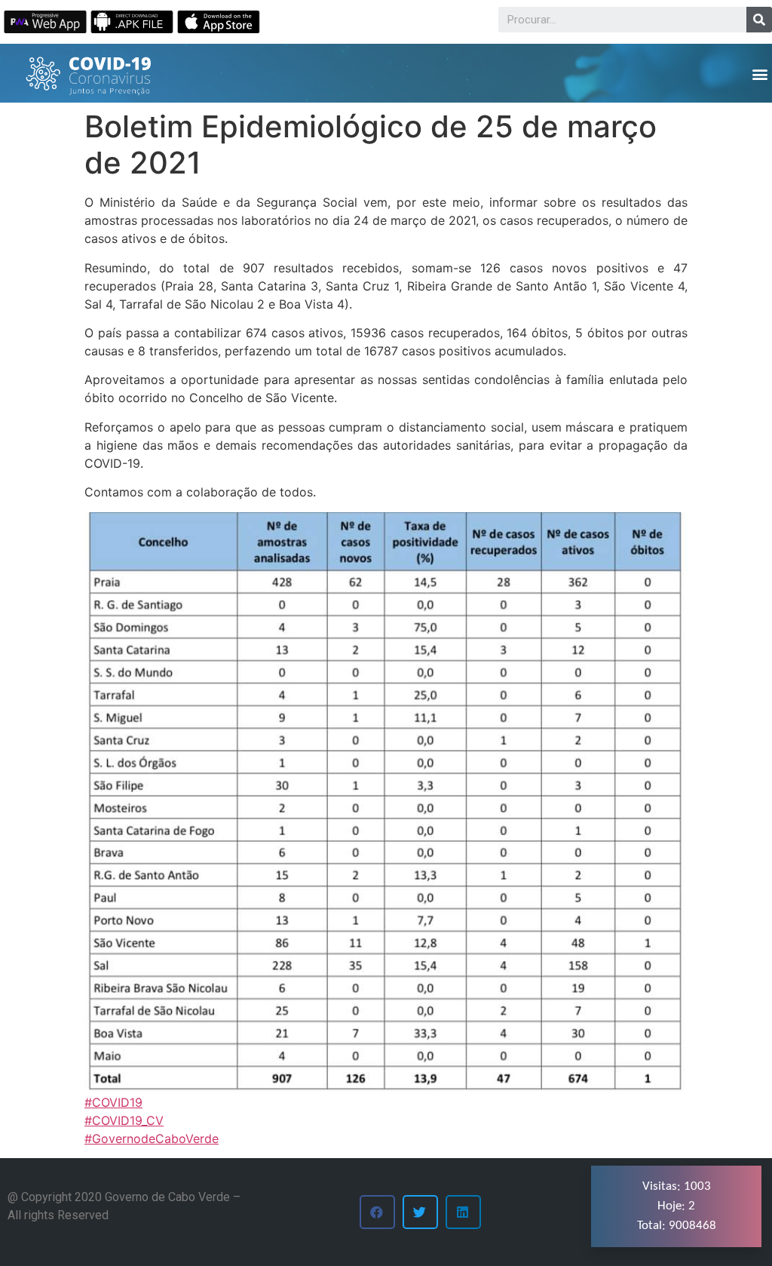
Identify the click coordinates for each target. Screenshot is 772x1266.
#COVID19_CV (124, 1120)
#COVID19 (113, 1102)
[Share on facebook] (377, 1212)
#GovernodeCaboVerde (151, 1138)
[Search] (759, 19)
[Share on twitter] (420, 1212)
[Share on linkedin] (463, 1212)
